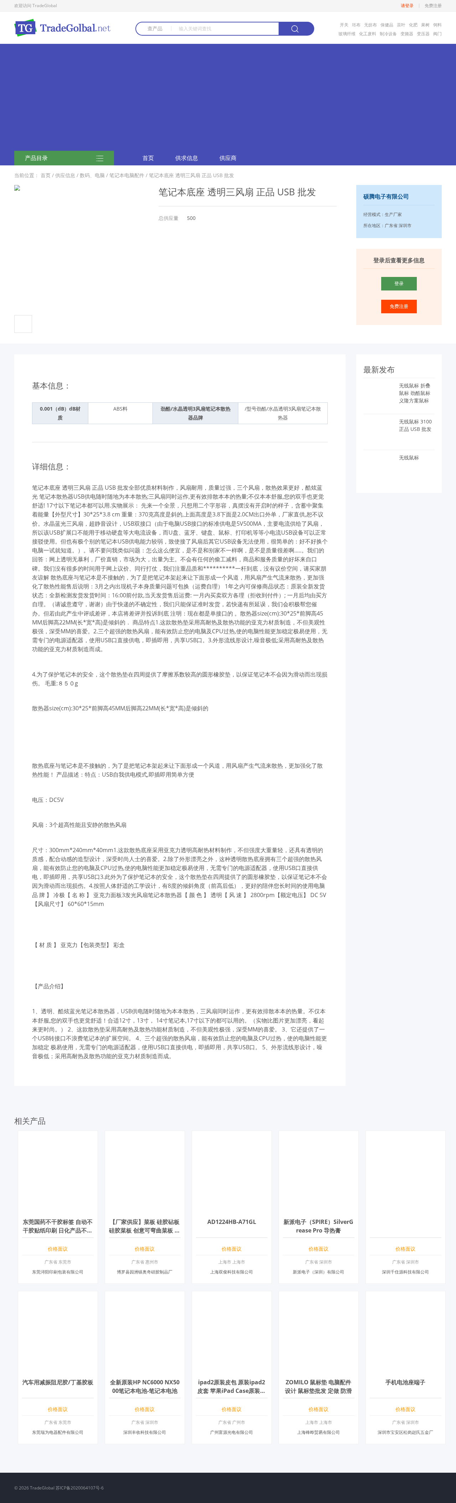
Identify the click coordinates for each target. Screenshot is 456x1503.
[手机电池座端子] (405, 1369)
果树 (425, 25)
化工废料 (367, 34)
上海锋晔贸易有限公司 (318, 1432)
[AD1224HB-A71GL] (231, 1209)
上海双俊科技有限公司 (231, 1272)
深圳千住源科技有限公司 (405, 1272)
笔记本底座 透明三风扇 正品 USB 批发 (191, 175)
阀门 (437, 34)
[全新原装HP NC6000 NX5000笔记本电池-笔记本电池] (145, 1369)
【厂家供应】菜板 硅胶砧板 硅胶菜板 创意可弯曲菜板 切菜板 (144, 1230)
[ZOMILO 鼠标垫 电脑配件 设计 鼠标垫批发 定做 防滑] (318, 1369)
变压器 (423, 34)
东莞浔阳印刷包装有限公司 (57, 1272)
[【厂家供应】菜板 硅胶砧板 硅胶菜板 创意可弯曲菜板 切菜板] (145, 1209)
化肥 (413, 25)
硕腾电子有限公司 (386, 196)
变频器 (406, 34)
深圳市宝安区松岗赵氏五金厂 (405, 1432)
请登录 (407, 6)
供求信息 (186, 158)
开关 (344, 25)
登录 (399, 283)
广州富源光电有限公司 (231, 1432)
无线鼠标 (409, 457)
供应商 (228, 158)
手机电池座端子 (405, 1382)
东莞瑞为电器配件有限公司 (57, 1432)
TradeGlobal (42, 1488)
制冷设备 (388, 34)
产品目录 (36, 158)
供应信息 (65, 175)
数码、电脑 (92, 175)
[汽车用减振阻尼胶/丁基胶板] (58, 1369)
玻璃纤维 (347, 34)
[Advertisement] (228, 97)
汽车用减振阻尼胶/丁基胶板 (57, 1382)
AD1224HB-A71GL (231, 1222)
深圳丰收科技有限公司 (144, 1432)
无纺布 (370, 25)
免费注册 (433, 6)
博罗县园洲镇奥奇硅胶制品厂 (144, 1272)
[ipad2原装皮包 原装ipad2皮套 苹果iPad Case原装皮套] (231, 1369)
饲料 (437, 25)
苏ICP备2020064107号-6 (80, 1488)
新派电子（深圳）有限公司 (318, 1272)
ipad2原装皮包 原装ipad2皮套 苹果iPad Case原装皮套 (231, 1390)
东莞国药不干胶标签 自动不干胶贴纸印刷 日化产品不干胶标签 (58, 1230)
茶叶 (401, 25)
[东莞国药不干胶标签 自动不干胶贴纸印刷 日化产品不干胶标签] (58, 1209)
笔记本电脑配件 (126, 175)
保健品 (386, 25)
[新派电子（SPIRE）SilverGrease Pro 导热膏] (318, 1209)
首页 (148, 158)
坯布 (356, 25)
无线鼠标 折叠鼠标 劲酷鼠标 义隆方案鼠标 (414, 393)
